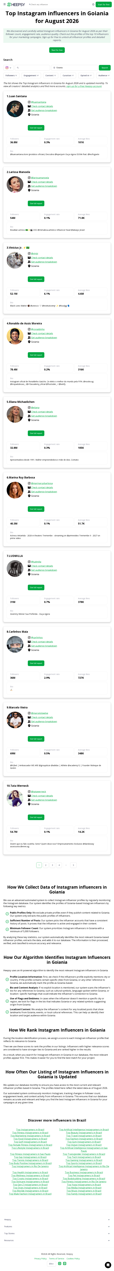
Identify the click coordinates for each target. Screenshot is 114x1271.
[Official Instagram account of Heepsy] (59, 1264)
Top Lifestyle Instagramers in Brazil (30, 1147)
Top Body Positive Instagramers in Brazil (30, 1163)
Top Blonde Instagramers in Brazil (30, 1190)
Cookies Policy (73, 1258)
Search (105, 68)
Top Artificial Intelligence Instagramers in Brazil (84, 1129)
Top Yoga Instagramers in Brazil (84, 1184)
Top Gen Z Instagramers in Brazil (30, 1184)
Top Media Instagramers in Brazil (83, 1187)
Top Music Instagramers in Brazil (83, 1190)
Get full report (36, 128)
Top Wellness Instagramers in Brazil (30, 1175)
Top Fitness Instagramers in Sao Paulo (30, 1154)
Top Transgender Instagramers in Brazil (84, 1154)
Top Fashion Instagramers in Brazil (83, 1138)
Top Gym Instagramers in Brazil (84, 1141)
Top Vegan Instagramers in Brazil (83, 1144)
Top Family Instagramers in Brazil (83, 1193)
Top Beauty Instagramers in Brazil (84, 1132)
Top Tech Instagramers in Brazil (84, 1157)
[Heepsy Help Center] (93, 4)
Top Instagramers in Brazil (30, 1129)
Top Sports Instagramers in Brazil (84, 1163)
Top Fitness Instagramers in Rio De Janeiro (83, 1181)
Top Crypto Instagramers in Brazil (30, 1178)
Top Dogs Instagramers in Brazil (30, 1187)
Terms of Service (56, 1258)
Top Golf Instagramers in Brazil (30, 1141)
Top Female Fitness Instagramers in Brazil (30, 1144)
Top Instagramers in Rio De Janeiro (30, 1166)
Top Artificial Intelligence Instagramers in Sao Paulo (84, 1149)
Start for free (57, 50)
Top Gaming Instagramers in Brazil (83, 1160)
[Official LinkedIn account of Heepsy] (64, 1264)
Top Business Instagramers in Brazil (84, 1172)
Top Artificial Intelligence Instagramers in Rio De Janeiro (84, 1168)
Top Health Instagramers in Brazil (30, 1172)
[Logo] (16, 4)
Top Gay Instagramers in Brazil (30, 1157)
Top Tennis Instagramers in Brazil (30, 1160)
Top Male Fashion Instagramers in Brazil (30, 1193)
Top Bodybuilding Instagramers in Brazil (84, 1178)
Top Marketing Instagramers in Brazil (30, 1135)
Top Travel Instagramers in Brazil (83, 1135)
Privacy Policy (40, 1258)
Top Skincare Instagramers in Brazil (30, 1181)
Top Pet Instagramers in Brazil (84, 1175)
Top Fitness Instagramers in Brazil (30, 1132)
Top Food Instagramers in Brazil (30, 1138)
